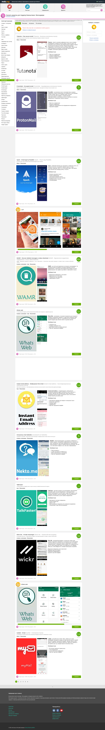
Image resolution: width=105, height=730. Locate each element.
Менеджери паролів (5, 78)
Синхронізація (4, 105)
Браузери (3, 47)
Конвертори (3, 68)
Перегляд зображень (5, 95)
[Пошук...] (102, 10)
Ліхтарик (3, 70)
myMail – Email (21, 633)
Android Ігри (11, 706)
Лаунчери (3, 72)
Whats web (20, 310)
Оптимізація (4, 89)
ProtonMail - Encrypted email (25, 86)
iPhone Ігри (11, 708)
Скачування (3, 107)
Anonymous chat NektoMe (24, 435)
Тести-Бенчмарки (5, 113)
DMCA (33, 727)
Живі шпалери (11, 711)
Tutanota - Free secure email (25, 36)
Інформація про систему (6, 41)
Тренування (3, 116)
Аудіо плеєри (4, 45)
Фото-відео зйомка (5, 122)
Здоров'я (3, 66)
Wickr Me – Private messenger (25, 534)
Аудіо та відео (4, 27)
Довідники (3, 57)
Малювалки (3, 74)
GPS (2, 39)
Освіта (2, 31)
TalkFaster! (20, 484)
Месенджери (4, 80)
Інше (2, 25)
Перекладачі (4, 97)
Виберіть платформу (94, 40)
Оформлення (4, 93)
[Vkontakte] (54, 711)
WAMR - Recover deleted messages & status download (32, 258)
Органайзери (4, 91)
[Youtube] (62, 711)
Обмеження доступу (5, 84)
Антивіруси (3, 43)
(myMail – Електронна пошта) (34, 633)
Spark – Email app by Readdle (25, 160)
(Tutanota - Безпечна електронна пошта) (45, 36)
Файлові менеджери (5, 120)
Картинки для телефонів (14, 713)
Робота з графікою (5, 34)
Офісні (2, 33)
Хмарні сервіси (4, 124)
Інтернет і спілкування (6, 23)
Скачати (76, 80)
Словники (3, 109)
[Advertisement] (7, 150)
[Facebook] (58, 711)
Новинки (18, 23)
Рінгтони (10, 710)
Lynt (22, 209)
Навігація (3, 29)
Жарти (2, 62)
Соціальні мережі (5, 111)
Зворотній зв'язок (56, 716)
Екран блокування (5, 60)
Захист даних (4, 64)
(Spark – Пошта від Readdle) (42, 160)
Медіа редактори (5, 76)
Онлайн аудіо (4, 86)
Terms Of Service (28, 727)
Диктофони (3, 53)
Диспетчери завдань (5, 55)
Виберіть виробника (56, 713)
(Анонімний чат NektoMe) (39, 435)
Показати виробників (94, 38)
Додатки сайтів (4, 58)
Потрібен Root (4, 101)
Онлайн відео (4, 87)
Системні (3, 36)
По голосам (38, 23)
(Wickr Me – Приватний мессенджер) (45, 534)
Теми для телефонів (13, 715)
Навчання (3, 82)
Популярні (24, 23)
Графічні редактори (5, 51)
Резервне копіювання (6, 103)
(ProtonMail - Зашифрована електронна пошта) (47, 86)
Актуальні (31, 23)
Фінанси (3, 118)
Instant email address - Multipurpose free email (30, 384)
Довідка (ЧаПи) (55, 718)
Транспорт (3, 115)
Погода (2, 99)
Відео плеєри (4, 49)
